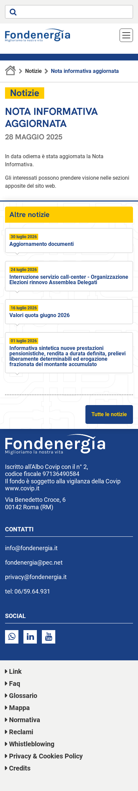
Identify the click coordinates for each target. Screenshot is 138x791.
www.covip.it (22, 488)
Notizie (33, 71)
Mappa (19, 708)
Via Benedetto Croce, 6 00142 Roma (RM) (35, 503)
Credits (19, 768)
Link (15, 671)
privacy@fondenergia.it (36, 576)
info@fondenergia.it (31, 548)
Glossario (23, 696)
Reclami (21, 732)
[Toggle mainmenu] (126, 35)
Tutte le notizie (109, 414)
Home (10, 71)
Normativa (24, 720)
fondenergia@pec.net (34, 562)
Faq (14, 683)
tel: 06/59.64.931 (27, 591)
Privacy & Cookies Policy (46, 756)
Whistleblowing (31, 744)
